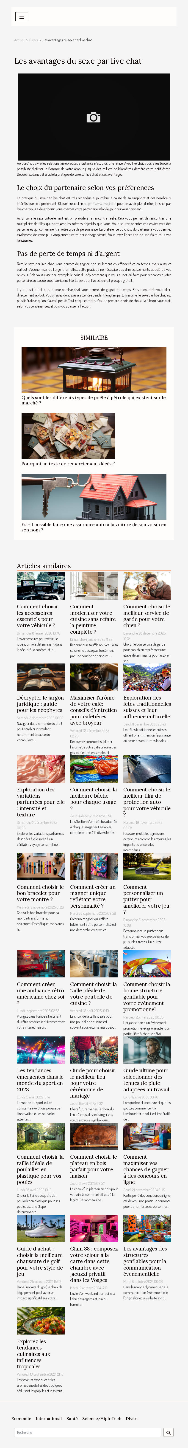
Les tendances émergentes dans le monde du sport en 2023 (40, 1079)
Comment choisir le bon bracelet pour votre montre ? (40, 893)
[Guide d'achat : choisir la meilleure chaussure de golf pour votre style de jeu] (41, 1227)
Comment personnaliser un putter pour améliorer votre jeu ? (146, 899)
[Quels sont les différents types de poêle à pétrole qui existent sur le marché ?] (94, 369)
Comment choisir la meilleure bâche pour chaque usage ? (93, 799)
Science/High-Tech (101, 1418)
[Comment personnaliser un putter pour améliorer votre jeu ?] (147, 866)
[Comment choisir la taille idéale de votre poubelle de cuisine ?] (94, 963)
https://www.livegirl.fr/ (100, 203)
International (49, 1418)
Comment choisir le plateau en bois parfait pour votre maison (93, 1166)
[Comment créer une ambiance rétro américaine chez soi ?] (41, 963)
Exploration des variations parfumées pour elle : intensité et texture (41, 802)
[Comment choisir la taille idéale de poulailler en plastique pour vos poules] (41, 1136)
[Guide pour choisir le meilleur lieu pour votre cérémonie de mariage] (94, 1049)
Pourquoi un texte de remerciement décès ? (68, 463)
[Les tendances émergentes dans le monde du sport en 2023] (41, 1049)
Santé (72, 1418)
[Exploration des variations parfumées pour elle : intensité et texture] (41, 768)
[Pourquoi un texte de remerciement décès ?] (68, 435)
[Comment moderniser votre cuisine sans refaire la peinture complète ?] (94, 585)
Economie (21, 1418)
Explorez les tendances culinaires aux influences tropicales (33, 1354)
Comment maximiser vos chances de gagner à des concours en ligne (146, 1169)
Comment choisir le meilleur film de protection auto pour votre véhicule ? (147, 802)
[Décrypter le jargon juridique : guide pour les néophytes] (41, 676)
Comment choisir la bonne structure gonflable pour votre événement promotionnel (146, 997)
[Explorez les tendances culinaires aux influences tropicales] (41, 1320)
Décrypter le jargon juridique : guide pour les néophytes (40, 704)
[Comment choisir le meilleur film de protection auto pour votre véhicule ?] (147, 768)
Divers (33, 40)
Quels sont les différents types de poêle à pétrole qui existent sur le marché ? (94, 400)
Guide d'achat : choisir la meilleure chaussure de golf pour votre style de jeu (40, 1261)
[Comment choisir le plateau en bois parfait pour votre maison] (94, 1136)
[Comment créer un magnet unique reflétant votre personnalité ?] (94, 866)
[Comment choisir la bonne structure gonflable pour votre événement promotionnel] (147, 963)
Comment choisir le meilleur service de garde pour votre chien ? (146, 616)
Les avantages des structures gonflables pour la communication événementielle (145, 1261)
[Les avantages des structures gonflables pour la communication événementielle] (147, 1227)
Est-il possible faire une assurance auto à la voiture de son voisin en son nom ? (94, 527)
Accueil (19, 40)
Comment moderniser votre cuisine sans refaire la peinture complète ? (93, 619)
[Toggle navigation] (21, 16)
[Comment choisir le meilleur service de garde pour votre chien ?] (147, 585)
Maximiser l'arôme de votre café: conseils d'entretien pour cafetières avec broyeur (93, 710)
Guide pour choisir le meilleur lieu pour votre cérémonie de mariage (92, 1083)
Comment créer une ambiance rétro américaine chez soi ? (40, 993)
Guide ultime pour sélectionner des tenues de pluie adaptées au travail (146, 1079)
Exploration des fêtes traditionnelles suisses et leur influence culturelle (147, 707)
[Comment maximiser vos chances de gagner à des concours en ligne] (147, 1136)
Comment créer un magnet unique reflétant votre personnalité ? (93, 896)
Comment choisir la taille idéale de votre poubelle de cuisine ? (93, 993)
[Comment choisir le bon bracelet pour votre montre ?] (41, 866)
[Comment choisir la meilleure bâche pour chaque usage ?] (94, 768)
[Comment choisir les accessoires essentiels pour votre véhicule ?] (41, 585)
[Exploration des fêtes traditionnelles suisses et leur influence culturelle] (147, 676)
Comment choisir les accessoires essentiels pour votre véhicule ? (37, 616)
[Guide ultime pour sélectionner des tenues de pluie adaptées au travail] (147, 1049)
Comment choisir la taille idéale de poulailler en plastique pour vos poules (40, 1169)
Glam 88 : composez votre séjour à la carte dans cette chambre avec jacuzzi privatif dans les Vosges (94, 1264)
